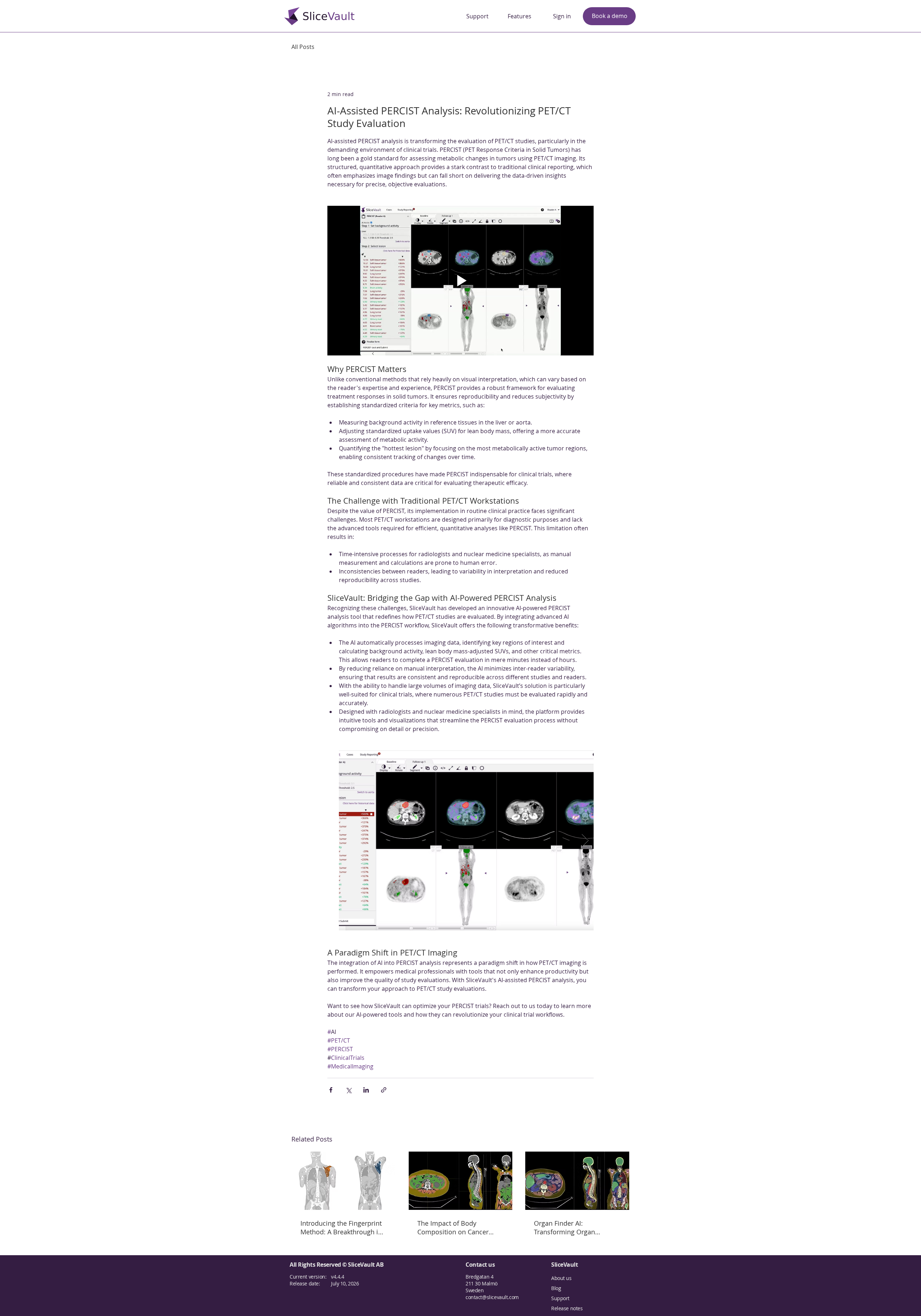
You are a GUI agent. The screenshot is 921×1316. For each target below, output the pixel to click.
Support (560, 1298)
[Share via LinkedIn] (366, 1089)
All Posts (302, 47)
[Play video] (460, 280)
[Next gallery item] (585, 841)
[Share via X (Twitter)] (348, 1089)
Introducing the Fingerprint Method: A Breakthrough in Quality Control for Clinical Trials (341, 1227)
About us (561, 1278)
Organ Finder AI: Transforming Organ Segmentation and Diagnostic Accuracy (564, 1227)
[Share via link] (383, 1089)
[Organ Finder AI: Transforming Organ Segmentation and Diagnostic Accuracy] (577, 1181)
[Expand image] (466, 840)
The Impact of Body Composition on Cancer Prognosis (453, 1227)
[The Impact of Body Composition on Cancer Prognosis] (461, 1181)
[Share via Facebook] (330, 1089)
